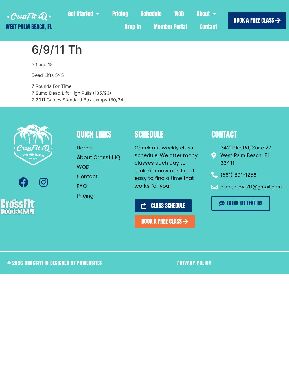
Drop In (133, 26)
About (203, 13)
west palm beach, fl (29, 26)
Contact (208, 26)
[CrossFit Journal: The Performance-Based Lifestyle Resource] (17, 214)
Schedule (151, 13)
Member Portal (170, 26)
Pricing (120, 13)
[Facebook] (23, 182)
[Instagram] (43, 182)
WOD (179, 13)
